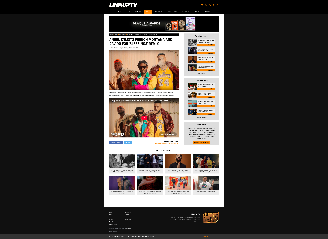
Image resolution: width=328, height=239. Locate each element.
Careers (197, 12)
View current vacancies (201, 142)
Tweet (129, 142)
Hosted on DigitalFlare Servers (115, 229)
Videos (148, 12)
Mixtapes (138, 12)
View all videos (202, 73)
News (128, 12)
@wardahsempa (161, 143)
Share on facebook (117, 142)
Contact (207, 12)
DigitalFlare (128, 228)
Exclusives (158, 12)
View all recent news (201, 117)
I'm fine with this (205, 236)
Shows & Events (172, 12)
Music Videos (122, 34)
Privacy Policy (128, 219)
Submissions (186, 12)
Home (119, 12)
